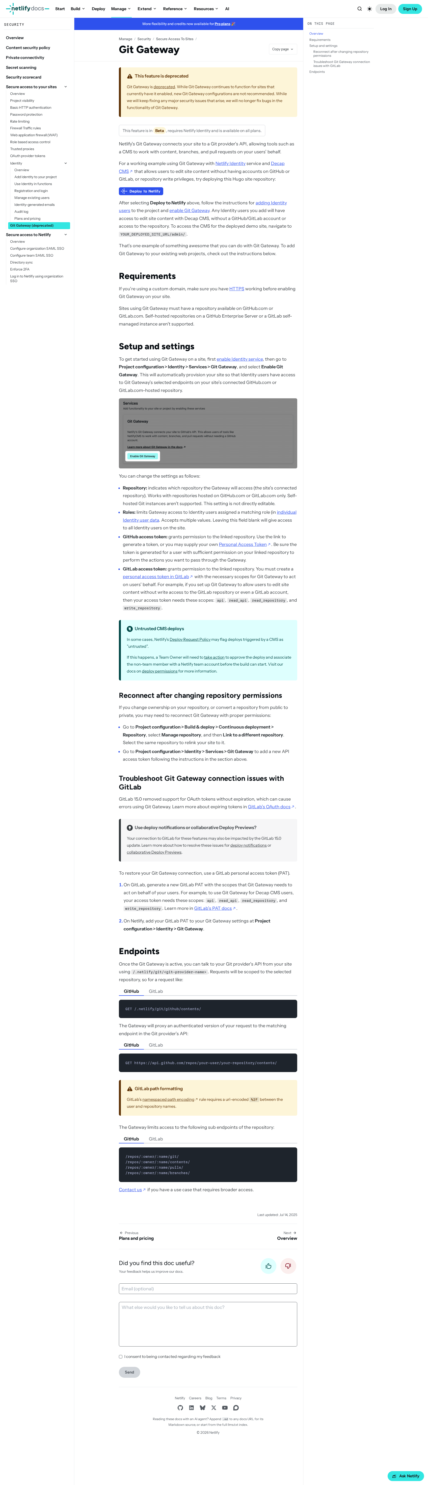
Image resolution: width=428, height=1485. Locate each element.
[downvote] (288, 1267)
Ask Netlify (409, 1476)
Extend (145, 8)
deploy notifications (248, 845)
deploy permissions (160, 671)
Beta (159, 130)
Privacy (235, 1398)
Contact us (130, 1189)
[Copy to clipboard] (291, 1005)
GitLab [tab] (156, 991)
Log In (386, 8)
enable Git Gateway (189, 210)
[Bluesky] (202, 1407)
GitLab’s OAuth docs (269, 807)
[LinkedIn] (191, 1407)
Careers (195, 1398)
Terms (221, 1398)
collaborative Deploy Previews (154, 852)
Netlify (180, 1398)
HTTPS (236, 289)
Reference (173, 8)
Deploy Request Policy (190, 639)
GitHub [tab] (131, 991)
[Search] (360, 9)
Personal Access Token (243, 544)
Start (60, 8)
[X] (213, 1407)
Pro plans (222, 24)
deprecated (164, 86)
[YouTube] (224, 1407)
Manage (118, 8)
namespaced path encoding (168, 1099)
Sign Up (410, 8)
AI (227, 8)
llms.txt (233, 1425)
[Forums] (236, 1407)
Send (129, 1372)
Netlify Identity (230, 163)
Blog (208, 1398)
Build (75, 8)
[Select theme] (370, 9)
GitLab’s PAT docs (213, 908)
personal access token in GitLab (156, 576)
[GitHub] (180, 1407)
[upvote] (268, 1267)
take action (214, 657)
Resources (204, 8)
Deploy (98, 8)
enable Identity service (240, 359)
